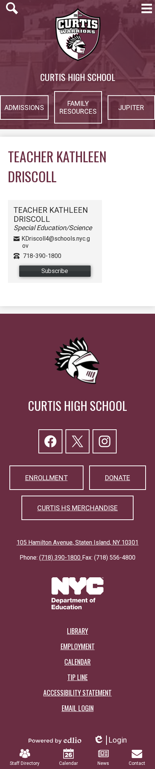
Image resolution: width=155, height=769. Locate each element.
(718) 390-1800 (60, 557)
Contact (137, 763)
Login (110, 740)
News (103, 763)
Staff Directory (25, 763)
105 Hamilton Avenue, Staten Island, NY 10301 (77, 542)
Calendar (68, 763)
